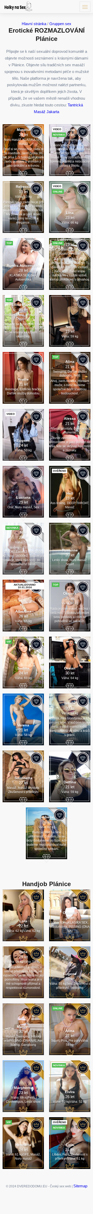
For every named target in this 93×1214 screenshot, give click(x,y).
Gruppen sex (60, 23)
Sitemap (80, 1186)
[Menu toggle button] (85, 7)
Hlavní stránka (34, 23)
